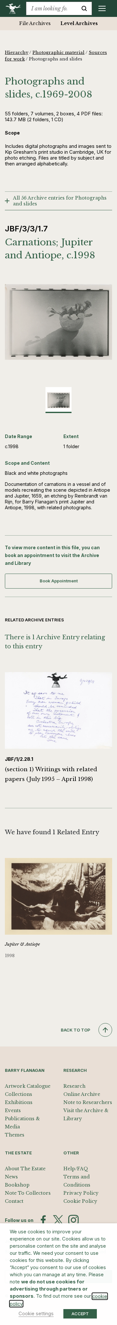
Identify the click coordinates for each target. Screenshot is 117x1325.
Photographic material (58, 52)
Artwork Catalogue (27, 1086)
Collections (18, 1094)
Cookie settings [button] (36, 1314)
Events (13, 1110)
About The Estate (25, 1169)
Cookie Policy (80, 1201)
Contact (14, 1201)
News (11, 1177)
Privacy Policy (80, 1193)
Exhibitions (18, 1102)
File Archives (35, 23)
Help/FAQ (75, 1169)
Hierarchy (16, 52)
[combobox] (51, 8)
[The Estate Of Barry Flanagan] (15, 8)
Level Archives (79, 23)
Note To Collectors (28, 1193)
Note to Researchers (87, 1102)
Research (74, 1086)
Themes (14, 1135)
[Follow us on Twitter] (58, 1220)
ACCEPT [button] (80, 1313)
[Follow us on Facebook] (43, 1220)
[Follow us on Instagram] (73, 1220)
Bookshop (17, 1185)
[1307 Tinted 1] (58, 322)
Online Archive (81, 1094)
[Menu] (102, 8)
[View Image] (58, 400)
